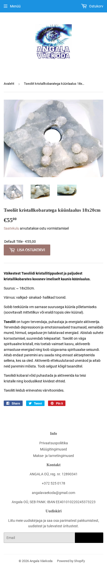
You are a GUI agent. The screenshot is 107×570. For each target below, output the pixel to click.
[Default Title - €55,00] (53, 241)
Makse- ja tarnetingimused (53, 456)
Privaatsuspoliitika (53, 443)
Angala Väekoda (41, 561)
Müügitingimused (53, 449)
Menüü (15, 6)
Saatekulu (11, 228)
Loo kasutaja (89, 538)
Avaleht (9, 83)
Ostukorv (95, 6)
